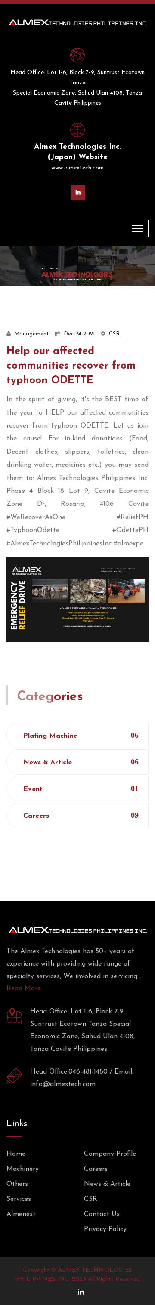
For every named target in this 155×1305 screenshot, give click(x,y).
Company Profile (110, 1154)
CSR (90, 1199)
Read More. (24, 988)
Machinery (22, 1169)
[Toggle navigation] (138, 228)
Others (17, 1184)
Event (81, 789)
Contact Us (102, 1214)
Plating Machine (81, 735)
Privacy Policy (105, 1229)
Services (18, 1199)
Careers (81, 815)
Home (15, 1154)
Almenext (21, 1214)
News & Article (81, 762)
